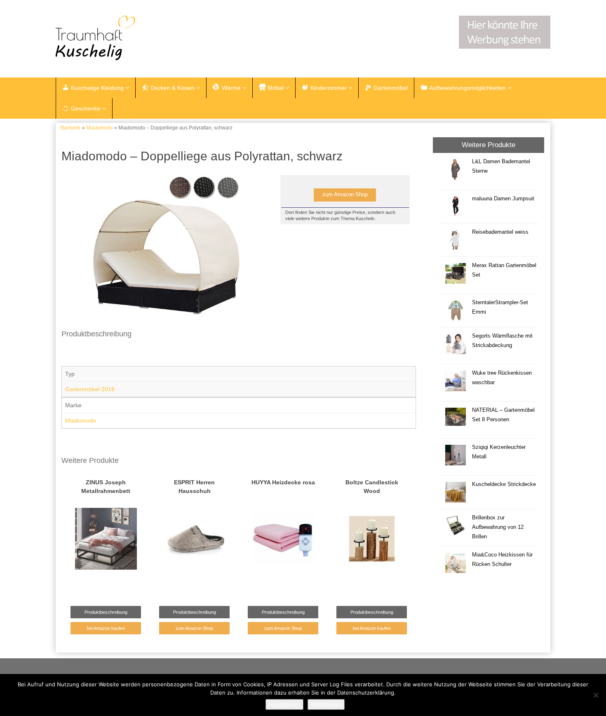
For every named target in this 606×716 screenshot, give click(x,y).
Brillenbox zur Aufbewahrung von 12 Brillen (498, 527)
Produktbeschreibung (106, 612)
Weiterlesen (326, 704)
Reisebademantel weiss (500, 232)
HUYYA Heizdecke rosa (283, 482)
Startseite (70, 128)
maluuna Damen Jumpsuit (503, 199)
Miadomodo (99, 128)
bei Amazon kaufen (106, 628)
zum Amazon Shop (345, 194)
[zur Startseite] (159, 38)
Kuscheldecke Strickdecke (504, 484)
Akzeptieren (284, 704)
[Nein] (596, 695)
